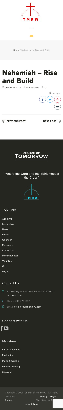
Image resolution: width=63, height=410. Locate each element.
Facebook (42, 99)
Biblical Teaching (11, 366)
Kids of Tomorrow (11, 349)
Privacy (43, 396)
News (5, 229)
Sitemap (9, 400)
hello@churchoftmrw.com (27, 306)
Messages (7, 245)
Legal (53, 396)
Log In (5, 271)
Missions (6, 372)
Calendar (7, 239)
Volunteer (7, 260)
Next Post (50, 121)
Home (16, 50)
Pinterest (57, 99)
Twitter (50, 99)
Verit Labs (33, 404)
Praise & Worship (10, 360)
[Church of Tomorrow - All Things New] (31, 12)
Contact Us (8, 250)
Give (4, 266)
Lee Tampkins (32, 87)
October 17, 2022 (13, 87)
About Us (7, 218)
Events (5, 234)
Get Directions (14, 295)
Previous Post (16, 121)
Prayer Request (10, 255)
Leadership (8, 224)
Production (7, 355)
